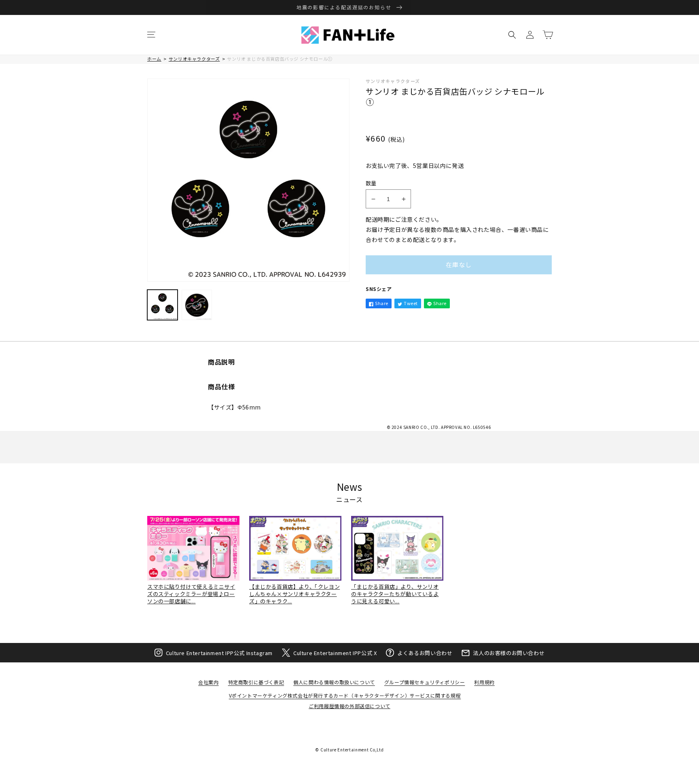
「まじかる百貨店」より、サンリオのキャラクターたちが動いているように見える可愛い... (395, 594)
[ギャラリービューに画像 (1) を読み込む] (162, 305)
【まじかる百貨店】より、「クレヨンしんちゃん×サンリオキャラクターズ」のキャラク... (294, 594)
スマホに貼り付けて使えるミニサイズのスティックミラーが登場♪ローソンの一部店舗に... (191, 594)
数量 (371, 183)
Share (381, 303)
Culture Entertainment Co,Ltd (352, 750)
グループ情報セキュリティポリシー (424, 682)
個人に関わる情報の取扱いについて (334, 682)
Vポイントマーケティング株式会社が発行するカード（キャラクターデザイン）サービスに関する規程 (345, 695)
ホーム (154, 58)
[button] (151, 35)
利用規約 (484, 682)
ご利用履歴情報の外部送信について (349, 705)
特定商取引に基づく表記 (256, 682)
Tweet (411, 303)
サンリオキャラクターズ (194, 58)
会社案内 (208, 682)
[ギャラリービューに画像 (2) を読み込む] (197, 305)
